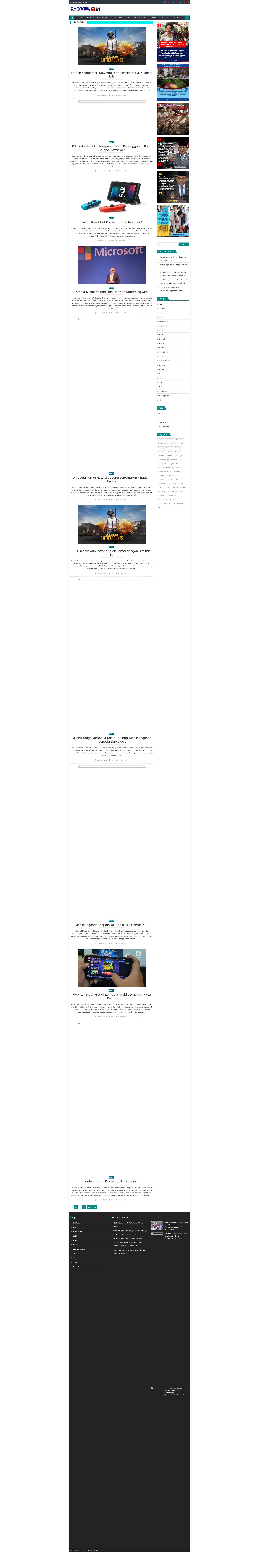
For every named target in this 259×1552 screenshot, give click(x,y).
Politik (113, 18)
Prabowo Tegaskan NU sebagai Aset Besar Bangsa (173, 266)
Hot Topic (80, 18)
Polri (159, 487)
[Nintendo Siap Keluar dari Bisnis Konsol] (111, 1098)
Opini (161, 18)
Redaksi (177, 18)
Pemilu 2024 (162, 483)
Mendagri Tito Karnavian (166, 476)
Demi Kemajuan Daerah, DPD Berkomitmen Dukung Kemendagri (175, 1390)
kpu (159, 464)
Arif (181, 1238)
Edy (184, 1395)
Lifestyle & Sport (140, 18)
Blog (160, 304)
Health (161, 335)
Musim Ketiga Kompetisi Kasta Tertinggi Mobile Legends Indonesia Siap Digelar (111, 740)
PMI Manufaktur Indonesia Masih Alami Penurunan (176, 1224)
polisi (181, 483)
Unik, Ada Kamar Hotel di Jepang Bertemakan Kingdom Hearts (112, 479)
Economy (162, 313)
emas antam (163, 322)
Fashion (161, 330)
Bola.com (179, 440)
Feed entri (162, 418)
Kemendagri (162, 460)
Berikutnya (92, 1207)
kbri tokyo (178, 456)
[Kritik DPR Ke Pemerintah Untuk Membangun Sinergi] (157, 1308)
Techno (153, 18)
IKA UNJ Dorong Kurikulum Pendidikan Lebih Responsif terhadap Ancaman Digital (174, 281)
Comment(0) (122, 95)
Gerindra (169, 448)
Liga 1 (165, 464)
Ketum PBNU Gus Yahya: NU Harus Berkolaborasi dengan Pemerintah (171, 289)
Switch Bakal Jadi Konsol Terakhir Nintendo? (112, 222)
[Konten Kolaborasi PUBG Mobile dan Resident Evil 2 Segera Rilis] (111, 46)
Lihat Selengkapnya (164, 468)
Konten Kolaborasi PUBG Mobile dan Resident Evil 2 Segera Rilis (112, 75)
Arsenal (160, 440)
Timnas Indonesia (164, 503)
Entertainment (164, 326)
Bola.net (160, 444)
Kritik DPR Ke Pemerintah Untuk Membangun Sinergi (176, 1235)
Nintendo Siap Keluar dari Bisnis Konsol (111, 1181)
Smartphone (162, 499)
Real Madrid (162, 495)
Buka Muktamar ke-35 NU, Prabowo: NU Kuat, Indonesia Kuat (172, 258)
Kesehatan (173, 460)
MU (172, 480)
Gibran (177, 448)
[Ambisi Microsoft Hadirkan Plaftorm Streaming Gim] (111, 265)
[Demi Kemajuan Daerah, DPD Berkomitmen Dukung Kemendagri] (157, 1463)
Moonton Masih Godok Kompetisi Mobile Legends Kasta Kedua (112, 996)
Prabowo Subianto (179, 487)
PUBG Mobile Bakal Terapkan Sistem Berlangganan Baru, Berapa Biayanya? (111, 148)
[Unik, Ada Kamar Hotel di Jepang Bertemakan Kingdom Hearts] (111, 394)
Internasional (102, 18)
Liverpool (178, 468)
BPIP (168, 444)
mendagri (177, 472)
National (162, 370)
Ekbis (121, 18)
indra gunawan (170, 1229)
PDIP (177, 480)
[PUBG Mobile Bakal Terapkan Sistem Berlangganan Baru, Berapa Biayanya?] (111, 119)
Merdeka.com (163, 480)
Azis (112, 95)
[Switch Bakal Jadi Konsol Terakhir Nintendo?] (111, 195)
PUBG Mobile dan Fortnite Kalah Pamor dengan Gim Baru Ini (112, 553)
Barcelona (169, 440)
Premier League (163, 491)
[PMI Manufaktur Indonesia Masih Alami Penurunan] (157, 1225)
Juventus (161, 456)
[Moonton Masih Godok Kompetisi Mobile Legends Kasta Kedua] (111, 968)
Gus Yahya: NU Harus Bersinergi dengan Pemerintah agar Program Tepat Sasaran (173, 274)
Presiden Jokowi (177, 491)
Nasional (90, 18)
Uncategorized (164, 396)
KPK (181, 460)
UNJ (159, 507)
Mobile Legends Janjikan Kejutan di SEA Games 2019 (111, 925)
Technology (163, 391)
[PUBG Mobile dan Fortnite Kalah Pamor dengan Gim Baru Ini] (111, 524)
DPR (182, 444)
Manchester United (164, 472)
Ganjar (160, 448)
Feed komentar (164, 422)
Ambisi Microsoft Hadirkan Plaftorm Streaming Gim (112, 292)
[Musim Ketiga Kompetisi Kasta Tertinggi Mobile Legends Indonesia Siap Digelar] (111, 655)
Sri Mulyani (173, 499)
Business (162, 309)
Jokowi (177, 452)
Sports (161, 383)
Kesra (161, 356)
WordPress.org (164, 427)
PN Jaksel (173, 483)
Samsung (172, 495)
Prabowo (167, 487)
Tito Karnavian (178, 503)
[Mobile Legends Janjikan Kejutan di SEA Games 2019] (111, 841)
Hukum (128, 18)
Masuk (161, 413)
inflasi (170, 452)
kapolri (169, 456)
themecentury (101, 1550)
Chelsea (175, 444)
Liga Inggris (174, 464)
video (169, 18)
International (163, 352)
